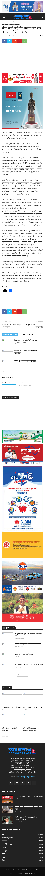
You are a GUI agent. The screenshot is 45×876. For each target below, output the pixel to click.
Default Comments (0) (24, 385)
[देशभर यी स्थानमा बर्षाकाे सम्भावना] (7, 363)
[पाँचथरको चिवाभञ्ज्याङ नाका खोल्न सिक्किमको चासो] (33, 720)
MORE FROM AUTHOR (27, 334)
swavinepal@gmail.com (26, 776)
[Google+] (16, 783)
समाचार (13, 24)
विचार (18, 869)
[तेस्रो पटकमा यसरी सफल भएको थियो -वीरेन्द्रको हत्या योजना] (7, 820)
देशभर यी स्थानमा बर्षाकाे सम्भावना (25, 361)
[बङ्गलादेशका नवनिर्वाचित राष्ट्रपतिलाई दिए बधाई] (7, 667)
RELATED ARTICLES (10, 334)
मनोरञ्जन (31, 869)
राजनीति (8, 869)
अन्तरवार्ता (24, 869)
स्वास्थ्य (18, 24)
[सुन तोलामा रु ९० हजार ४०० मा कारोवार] (33, 699)
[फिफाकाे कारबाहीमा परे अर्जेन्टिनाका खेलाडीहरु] (7, 353)
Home (4, 21)
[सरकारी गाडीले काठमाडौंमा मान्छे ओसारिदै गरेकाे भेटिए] (7, 809)
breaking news (12, 21)
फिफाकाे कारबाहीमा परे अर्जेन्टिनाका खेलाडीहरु (28, 644)
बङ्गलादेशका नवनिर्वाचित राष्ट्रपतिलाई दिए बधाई (29, 665)
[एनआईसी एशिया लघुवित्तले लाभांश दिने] (12, 699)
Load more (21, 675)
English (37, 869)
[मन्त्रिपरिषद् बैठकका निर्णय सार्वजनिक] (12, 720)
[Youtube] (34, 783)
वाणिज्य (13, 869)
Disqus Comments (23, 383)
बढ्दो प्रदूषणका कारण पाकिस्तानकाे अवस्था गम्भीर (33, 326)
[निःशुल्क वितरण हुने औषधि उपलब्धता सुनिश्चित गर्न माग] (7, 342)
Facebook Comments (9, 383)
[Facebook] (11, 783)
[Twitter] (28, 783)
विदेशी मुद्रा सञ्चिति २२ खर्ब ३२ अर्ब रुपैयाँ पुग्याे (11, 326)
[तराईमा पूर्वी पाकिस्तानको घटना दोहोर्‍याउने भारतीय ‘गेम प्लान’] (7, 799)
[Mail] (22, 783)
